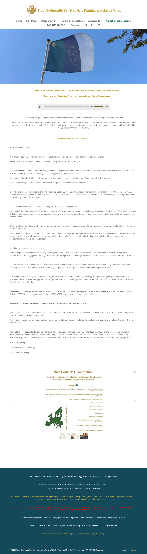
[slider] (63, 107)
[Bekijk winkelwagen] (98, 25)
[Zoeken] (92, 25)
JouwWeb (134, 550)
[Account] (86, 25)
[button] (134, 372)
